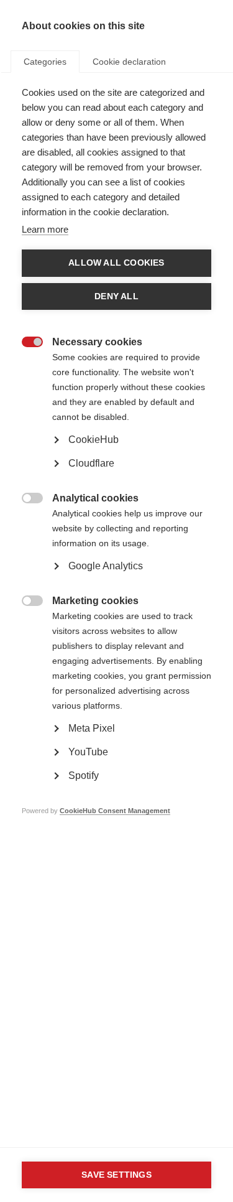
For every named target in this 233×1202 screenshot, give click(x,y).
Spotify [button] (83, 775)
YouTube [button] (88, 752)
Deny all (116, 296)
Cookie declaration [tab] (129, 62)
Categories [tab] (45, 62)
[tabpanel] (116, 470)
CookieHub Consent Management (115, 810)
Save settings (116, 1175)
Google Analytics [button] (105, 566)
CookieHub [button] (93, 439)
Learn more (45, 229)
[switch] (26, 343)
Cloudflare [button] (91, 463)
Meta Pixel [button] (91, 728)
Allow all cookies (116, 263)
